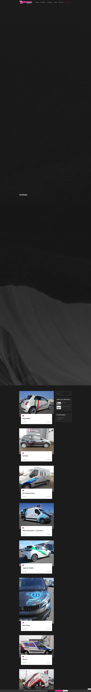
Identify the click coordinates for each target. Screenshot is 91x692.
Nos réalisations (49, 2)
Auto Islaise (26, 418)
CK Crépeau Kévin (28, 493)
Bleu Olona (26, 625)
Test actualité (63, 402)
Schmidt (25, 456)
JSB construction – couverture (32, 530)
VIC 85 (24, 659)
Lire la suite (24, 422)
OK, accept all (51, 690)
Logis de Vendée (28, 568)
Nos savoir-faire (42, 2)
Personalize (65, 690)
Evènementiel (59, 419)
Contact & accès (61, 2)
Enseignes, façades (60, 417)
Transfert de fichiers (68, 2)
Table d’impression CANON (66, 406)
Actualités (55, 2)
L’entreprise (37, 2)
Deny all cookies (59, 690)
